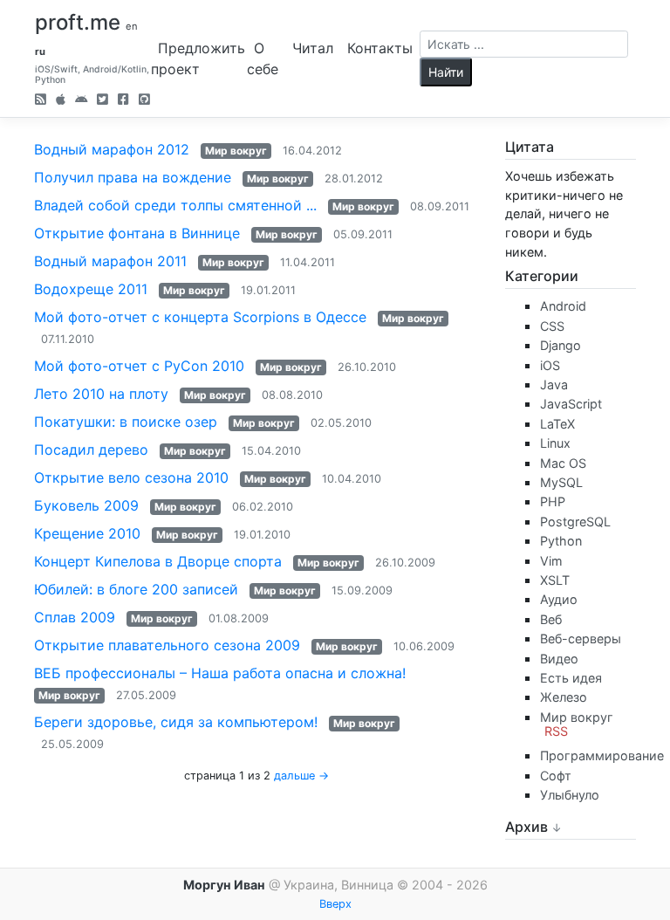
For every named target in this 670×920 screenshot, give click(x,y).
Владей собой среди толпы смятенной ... (175, 205)
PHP (552, 501)
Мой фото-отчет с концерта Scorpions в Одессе (200, 317)
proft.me (77, 22)
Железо (563, 697)
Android (563, 306)
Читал (312, 48)
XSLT (555, 580)
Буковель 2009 (86, 505)
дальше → (301, 775)
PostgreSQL (575, 521)
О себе (262, 58)
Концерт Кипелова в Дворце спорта (158, 561)
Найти (445, 72)
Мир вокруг (236, 150)
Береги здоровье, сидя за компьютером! (176, 722)
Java (554, 384)
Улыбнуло (569, 794)
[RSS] (40, 100)
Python (561, 540)
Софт (555, 775)
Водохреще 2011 (90, 289)
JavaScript (571, 403)
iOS (550, 365)
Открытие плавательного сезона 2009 (167, 645)
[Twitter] (102, 100)
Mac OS (563, 463)
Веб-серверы (580, 638)
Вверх (335, 903)
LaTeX (557, 423)
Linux (555, 443)
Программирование (602, 755)
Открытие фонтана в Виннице (137, 233)
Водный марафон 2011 (110, 261)
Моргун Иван (224, 884)
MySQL (561, 482)
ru (40, 51)
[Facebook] (123, 100)
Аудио (559, 599)
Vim (551, 560)
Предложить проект (198, 58)
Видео (559, 658)
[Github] (144, 100)
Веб (551, 619)
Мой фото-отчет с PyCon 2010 (139, 365)
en (132, 26)
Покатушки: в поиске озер (125, 421)
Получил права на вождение (132, 177)
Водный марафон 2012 (111, 149)
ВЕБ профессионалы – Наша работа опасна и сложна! (220, 673)
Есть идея (571, 677)
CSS (552, 326)
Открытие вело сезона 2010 (131, 477)
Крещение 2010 (87, 533)
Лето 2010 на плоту (101, 393)
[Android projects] (81, 100)
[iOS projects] (60, 100)
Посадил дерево (91, 449)
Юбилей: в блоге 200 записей (136, 589)
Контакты (380, 48)
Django (560, 345)
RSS (556, 731)
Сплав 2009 (74, 617)
